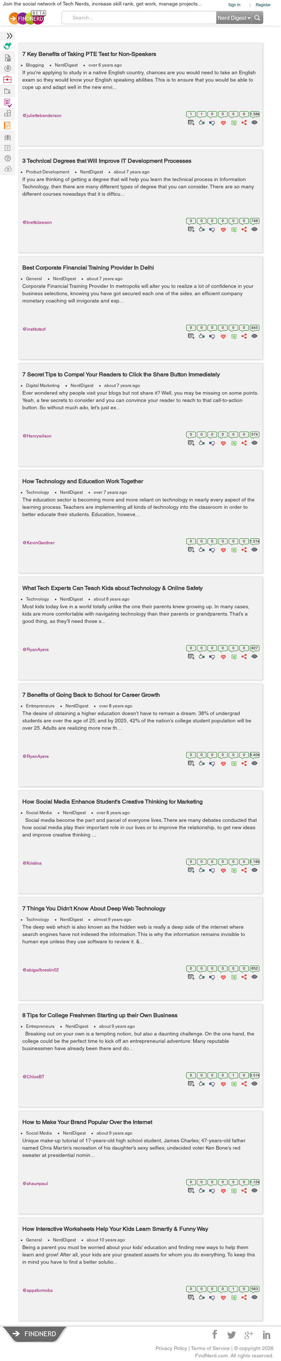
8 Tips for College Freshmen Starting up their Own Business (99, 1015)
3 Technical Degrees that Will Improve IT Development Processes (106, 160)
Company (7, 113)
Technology (37, 492)
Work (7, 79)
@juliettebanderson (41, 115)
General (34, 278)
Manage (7, 102)
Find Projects (7, 90)
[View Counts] (254, 121)
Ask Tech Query (7, 157)
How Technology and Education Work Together (82, 481)
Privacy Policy (171, 1348)
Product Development (47, 171)
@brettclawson (37, 222)
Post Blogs (7, 168)
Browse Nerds (7, 67)
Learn (7, 125)
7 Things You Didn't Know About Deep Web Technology (93, 908)
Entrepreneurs (40, 705)
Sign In (234, 4)
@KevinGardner (38, 542)
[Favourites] (222, 121)
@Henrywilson (37, 436)
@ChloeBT (33, 1076)
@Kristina (32, 863)
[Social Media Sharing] (243, 121)
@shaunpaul (35, 1183)
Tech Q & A (7, 147)
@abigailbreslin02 (40, 970)
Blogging (35, 65)
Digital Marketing (43, 385)
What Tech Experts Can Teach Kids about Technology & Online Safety (112, 587)
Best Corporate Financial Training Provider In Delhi (88, 267)
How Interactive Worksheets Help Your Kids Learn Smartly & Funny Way (115, 1228)
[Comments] (232, 121)
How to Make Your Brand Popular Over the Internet (87, 1121)
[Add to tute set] (190, 121)
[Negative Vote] (211, 121)
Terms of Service (210, 1348)
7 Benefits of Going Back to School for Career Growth (91, 694)
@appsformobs (37, 1290)
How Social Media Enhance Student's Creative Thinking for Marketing (112, 801)
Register (263, 4)
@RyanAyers (35, 649)
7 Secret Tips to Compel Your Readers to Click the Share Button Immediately (121, 374)
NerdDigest (66, 65)
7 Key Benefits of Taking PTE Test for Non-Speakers (89, 53)
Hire (7, 46)
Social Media (39, 812)
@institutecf (33, 329)
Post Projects (7, 56)
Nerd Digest (7, 136)
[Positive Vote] (201, 121)
